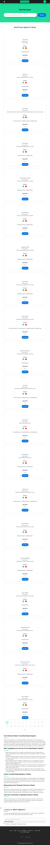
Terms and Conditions (25, 832)
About (15, 830)
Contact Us (30, 830)
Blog (19, 830)
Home (11, 830)
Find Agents (24, 830)
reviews (25, 46)
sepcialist (25, 55)
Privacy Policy (37, 830)
